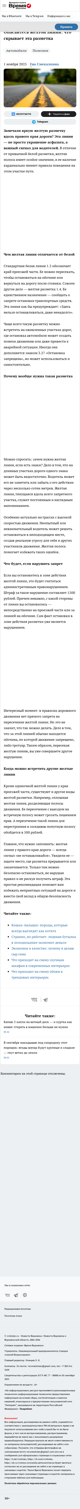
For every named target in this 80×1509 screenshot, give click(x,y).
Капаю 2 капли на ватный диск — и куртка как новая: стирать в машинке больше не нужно (38, 1026)
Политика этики (13, 1315)
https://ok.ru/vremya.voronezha (20, 1462)
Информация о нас (58, 16)
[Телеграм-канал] (40, 122)
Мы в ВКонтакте (12, 16)
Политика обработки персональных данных (30, 1483)
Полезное (40, 50)
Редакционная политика (17, 1308)
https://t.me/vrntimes (15, 1459)
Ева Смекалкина (44, 64)
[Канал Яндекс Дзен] (58, 114)
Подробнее (26, 1408)
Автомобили (16, 50)
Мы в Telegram (35, 16)
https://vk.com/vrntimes (40, 1459)
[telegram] (47, 999)
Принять (66, 27)
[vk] (34, 999)
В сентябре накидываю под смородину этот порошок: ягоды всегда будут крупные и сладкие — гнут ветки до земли (39, 1050)
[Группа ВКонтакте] (21, 114)
